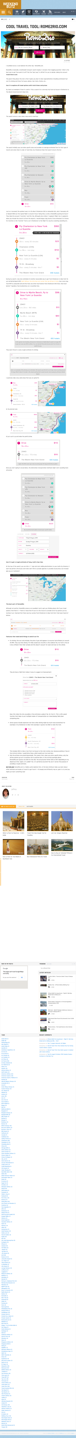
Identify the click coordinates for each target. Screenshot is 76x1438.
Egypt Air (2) (4, 1183)
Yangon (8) (4, 1427)
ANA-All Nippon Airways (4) (8, 1081)
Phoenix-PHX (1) (5, 1310)
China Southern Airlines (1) (8, 1153)
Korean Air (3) (5, 1257)
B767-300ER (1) (5, 1103)
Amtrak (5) (4, 1079)
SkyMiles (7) (4, 1347)
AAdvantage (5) (5, 1042)
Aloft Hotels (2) (5, 1072)
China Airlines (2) (5, 1150)
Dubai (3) (3, 1179)
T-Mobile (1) (4, 1371)
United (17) (4, 1403)
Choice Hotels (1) (5, 1155)
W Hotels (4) (4, 1414)
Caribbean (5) (5, 1137)
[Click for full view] (38, 44)
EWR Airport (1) (5, 1190)
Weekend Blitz (10, 5)
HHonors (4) (4, 1225)
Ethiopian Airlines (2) (6, 1187)
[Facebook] (75, 11)
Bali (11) (3, 1107)
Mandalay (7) (4, 1277)
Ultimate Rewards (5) (7, 1401)
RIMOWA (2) (4, 1322)
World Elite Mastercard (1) (8, 1425)
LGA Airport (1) (5, 1266)
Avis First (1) (4, 1100)
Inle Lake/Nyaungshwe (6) (8, 1240)
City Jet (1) (4, 1159)
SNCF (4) (3, 1353)
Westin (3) (4, 1423)
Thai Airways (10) (5, 1373)
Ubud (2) (3, 1399)
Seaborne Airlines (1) (6, 1334)
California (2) (4, 1133)
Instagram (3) (5, 1242)
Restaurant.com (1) (6, 1320)
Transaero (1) (4, 1381)
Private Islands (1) (6, 1318)
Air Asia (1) (4, 1052)
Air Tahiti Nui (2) (5, 1065)
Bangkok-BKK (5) (5, 1114)
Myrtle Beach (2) (5, 1292)
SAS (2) (3, 1333)
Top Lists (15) (4, 1379)
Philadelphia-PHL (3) (6, 1309)
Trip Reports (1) (5, 1392)
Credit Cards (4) (5, 1164)
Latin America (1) (5, 1262)
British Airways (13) (6, 1126)
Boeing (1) (4, 1118)
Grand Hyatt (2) (5, 1220)
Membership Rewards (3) (8, 1283)
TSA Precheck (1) (5, 1394)
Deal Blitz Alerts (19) (6, 1172)
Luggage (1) (4, 1272)
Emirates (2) (4, 1185)
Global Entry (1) (5, 1212)
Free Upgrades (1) (6, 1207)
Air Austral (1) (4, 1053)
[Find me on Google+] (15, 795)
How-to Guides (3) (6, 1235)
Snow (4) (3, 1357)
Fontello (62, 1433)
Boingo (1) (4, 1120)
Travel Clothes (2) (6, 1383)
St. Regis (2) (4, 1364)
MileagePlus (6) (5, 1288)
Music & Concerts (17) (7, 1290)
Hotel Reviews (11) (6, 1231)
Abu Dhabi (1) (4, 1044)
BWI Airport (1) (5, 1131)
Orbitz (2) (3, 1301)
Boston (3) (4, 1124)
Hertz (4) (3, 1224)
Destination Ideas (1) (6, 1177)
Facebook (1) (4, 1192)
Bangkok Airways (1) (6, 1113)
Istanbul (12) (4, 1246)
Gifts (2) (3, 1209)
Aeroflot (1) (4, 1048)
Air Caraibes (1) (5, 1057)
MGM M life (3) (5, 1286)
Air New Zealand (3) (6, 1063)
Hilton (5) (3, 1227)
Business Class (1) (6, 1129)
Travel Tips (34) (5, 1386)
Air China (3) (4, 1059)
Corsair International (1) (7, 1163)
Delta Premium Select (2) (8, 1176)
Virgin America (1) (5, 1410)
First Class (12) (5, 1198)
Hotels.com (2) (5, 1233)
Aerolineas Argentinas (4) (8, 1050)
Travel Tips (71, 779)
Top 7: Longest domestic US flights (57, 1043)
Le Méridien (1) (5, 1264)
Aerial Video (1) (5, 1046)
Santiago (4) (4, 1331)
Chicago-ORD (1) (5, 1148)
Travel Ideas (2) (5, 1384)
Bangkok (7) (4, 1111)
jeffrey (68, 60)
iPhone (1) (4, 1244)
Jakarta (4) (4, 1249)
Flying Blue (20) (5, 1201)
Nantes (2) (4, 1294)
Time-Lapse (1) (5, 1375)
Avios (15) (3, 1096)
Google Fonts (51, 1433)
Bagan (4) (4, 1105)
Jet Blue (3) (4, 1251)
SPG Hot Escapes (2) (6, 1360)
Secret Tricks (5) (5, 1336)
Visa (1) (3, 1412)
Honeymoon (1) (5, 1229)
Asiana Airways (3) (6, 1089)
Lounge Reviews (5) (6, 1268)
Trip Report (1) (5, 1390)
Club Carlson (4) (5, 1161)
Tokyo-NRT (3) (5, 1377)
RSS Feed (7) (4, 1323)
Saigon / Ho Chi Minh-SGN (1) (9, 1325)
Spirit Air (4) (4, 1362)
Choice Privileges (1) (6, 1157)
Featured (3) (4, 1196)
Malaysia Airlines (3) (6, 1273)
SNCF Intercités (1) (6, 1355)
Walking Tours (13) (6, 1416)
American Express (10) (7, 1076)
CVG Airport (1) (5, 1168)
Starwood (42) (5, 1368)
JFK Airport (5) (5, 1253)
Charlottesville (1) (5, 1144)
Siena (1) (3, 1340)
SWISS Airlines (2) (6, 1370)
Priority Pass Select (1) (7, 1316)
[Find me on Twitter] (12, 795)
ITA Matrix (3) (4, 1248)
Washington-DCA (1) (6, 1418)
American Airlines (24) (7, 1074)
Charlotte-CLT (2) (5, 1142)
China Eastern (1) (5, 1151)
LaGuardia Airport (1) (6, 1259)
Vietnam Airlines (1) (6, 1408)
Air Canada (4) (5, 1055)
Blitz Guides (5, 779)
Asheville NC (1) (5, 1083)
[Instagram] (73, 11)
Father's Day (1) (5, 1194)
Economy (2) (4, 1181)
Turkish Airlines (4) (6, 1395)
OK (22, 977)
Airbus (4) (4, 1066)
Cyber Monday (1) (5, 1170)
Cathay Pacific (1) (5, 1139)
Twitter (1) (3, 1397)
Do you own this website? (9, 977)
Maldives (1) (4, 1275)
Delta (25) (4, 1174)
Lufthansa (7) (4, 1270)
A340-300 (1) (4, 1039)
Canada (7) (4, 1135)
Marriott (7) (4, 1279)
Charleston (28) (5, 1140)
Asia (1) (3, 1085)
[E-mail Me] (18, 795)
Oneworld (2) (4, 1299)
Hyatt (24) (4, 1237)
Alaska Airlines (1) (6, 1070)
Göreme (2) (4, 1218)
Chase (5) (4, 1146)
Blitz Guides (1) (5, 1116)
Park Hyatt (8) (5, 1307)
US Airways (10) (5, 1405)
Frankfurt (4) (4, 1205)
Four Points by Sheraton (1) (8, 1203)
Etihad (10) (4, 1188)
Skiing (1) (3, 1346)
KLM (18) (3, 1255)
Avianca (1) (4, 1094)
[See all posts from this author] (6, 794)
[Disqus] (38, 888)
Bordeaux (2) (4, 1122)
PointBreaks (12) (5, 1312)
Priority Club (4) (5, 1314)
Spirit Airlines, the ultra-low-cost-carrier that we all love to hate (40, 281)
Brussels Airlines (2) (6, 1127)
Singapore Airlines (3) (7, 1342)
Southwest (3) (5, 1359)
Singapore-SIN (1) (5, 1344)
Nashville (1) (4, 1296)
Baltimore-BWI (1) (5, 1109)
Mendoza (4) (4, 1285)
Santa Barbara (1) (5, 1329)
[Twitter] (71, 11)
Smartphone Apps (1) (6, 1351)
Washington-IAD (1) (6, 1420)
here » (73, 1433)
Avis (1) (3, 1098)
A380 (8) (3, 1041)
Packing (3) (4, 1303)
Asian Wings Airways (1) (7, 1087)
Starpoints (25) (5, 1366)
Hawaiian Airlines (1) (6, 1222)
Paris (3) (3, 1305)
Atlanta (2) (4, 1092)
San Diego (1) (4, 1327)
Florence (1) (4, 1200)
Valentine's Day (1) (6, 1407)
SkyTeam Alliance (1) (6, 1349)
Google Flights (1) (5, 1216)
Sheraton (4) (4, 1338)
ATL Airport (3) (5, 1090)
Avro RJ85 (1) (4, 1102)
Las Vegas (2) (5, 1261)
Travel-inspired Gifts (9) (7, 1388)
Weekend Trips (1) (6, 1421)
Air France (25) (5, 1061)
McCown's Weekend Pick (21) (9, 1281)
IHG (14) (3, 1238)
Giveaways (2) (5, 1211)
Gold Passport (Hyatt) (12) (8, 1214)
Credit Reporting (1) (6, 1166)
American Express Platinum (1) (9, 1078)
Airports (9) (4, 1068)
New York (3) (4, 1298)
